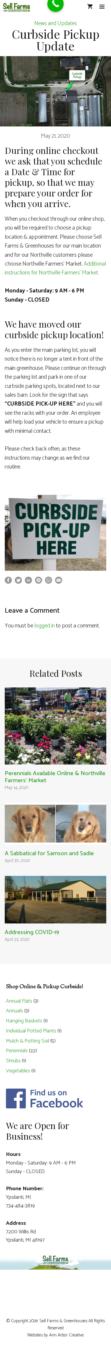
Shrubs (13, 1060)
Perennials (17, 1050)
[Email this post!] (58, 582)
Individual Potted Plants (31, 1031)
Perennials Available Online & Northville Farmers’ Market (55, 777)
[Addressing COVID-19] (55, 918)
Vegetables (18, 1070)
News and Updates (55, 23)
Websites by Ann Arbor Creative (55, 1335)
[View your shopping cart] (90, 7)
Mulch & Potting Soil (27, 1041)
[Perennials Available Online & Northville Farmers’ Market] (55, 759)
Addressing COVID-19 (32, 932)
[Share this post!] (8, 582)
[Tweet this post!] (18, 582)
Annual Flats (19, 1001)
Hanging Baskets (24, 1021)
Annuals (14, 1010)
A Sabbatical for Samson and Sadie (49, 853)
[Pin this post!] (38, 582)
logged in (44, 625)
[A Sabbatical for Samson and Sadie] (55, 840)
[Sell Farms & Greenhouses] (16, 7)
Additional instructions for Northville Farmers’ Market (55, 268)
